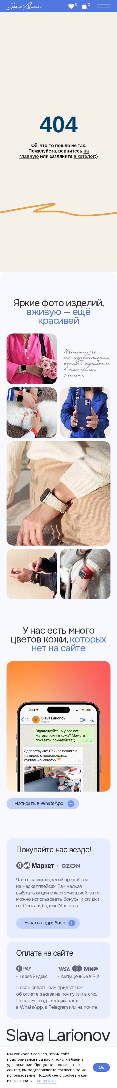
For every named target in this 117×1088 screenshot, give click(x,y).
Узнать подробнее (44, 923)
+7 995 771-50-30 (37, 677)
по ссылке (46, 1080)
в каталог (84, 156)
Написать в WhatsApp (38, 803)
